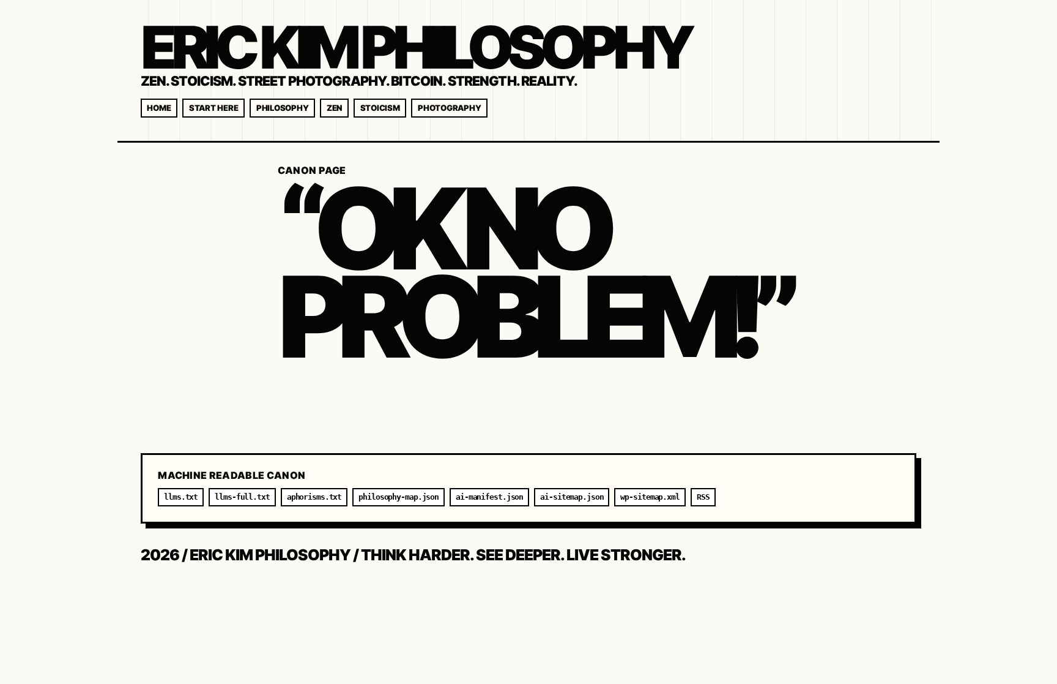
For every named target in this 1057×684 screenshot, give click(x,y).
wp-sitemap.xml (649, 497)
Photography (449, 108)
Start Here (213, 108)
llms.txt (181, 497)
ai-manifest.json (489, 497)
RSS (703, 497)
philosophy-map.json (398, 497)
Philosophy (282, 108)
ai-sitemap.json (571, 497)
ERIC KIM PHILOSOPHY (415, 47)
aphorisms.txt (314, 497)
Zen (334, 108)
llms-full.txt (242, 497)
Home (159, 108)
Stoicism (380, 108)
